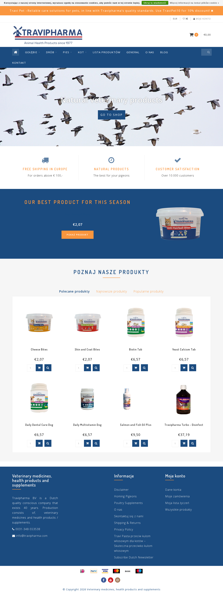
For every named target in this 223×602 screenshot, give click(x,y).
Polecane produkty (74, 291)
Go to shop (112, 115)
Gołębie (31, 52)
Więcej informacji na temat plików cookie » (194, 3)
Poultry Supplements (128, 503)
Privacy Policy (123, 529)
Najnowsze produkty (111, 291)
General (132, 52)
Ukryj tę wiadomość (155, 3)
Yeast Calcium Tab (184, 349)
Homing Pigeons (125, 496)
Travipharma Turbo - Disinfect (183, 425)
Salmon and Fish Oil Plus (135, 425)
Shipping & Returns (127, 523)
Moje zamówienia (177, 496)
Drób (50, 52)
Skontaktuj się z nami (128, 516)
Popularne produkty (148, 291)
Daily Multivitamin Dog (87, 425)
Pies (66, 52)
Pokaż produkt (77, 234)
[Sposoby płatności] (82, 571)
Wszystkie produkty (178, 509)
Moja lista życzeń (177, 503)
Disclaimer (121, 490)
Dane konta (173, 490)
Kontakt (19, 62)
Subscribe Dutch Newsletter (133, 557)
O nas (149, 52)
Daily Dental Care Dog (39, 425)
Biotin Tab (135, 349)
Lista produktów (106, 52)
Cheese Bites (39, 349)
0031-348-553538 (28, 529)
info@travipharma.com (32, 536)
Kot (81, 52)
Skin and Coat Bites (87, 349)
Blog (164, 52)
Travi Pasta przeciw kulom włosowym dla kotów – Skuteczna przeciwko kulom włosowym (133, 543)
